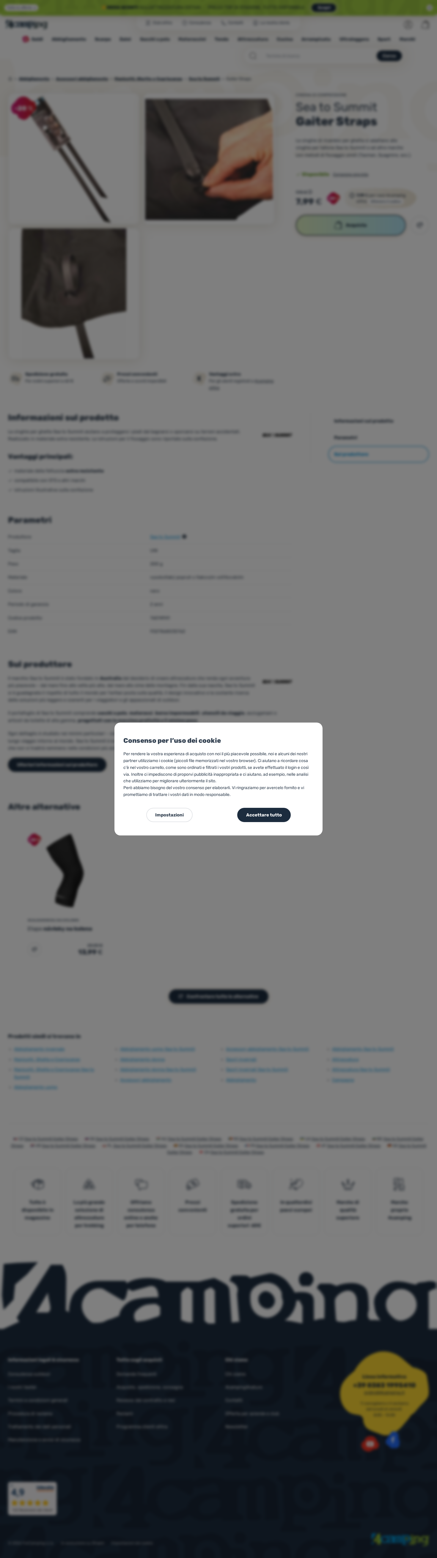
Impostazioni (169, 815)
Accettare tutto (264, 815)
